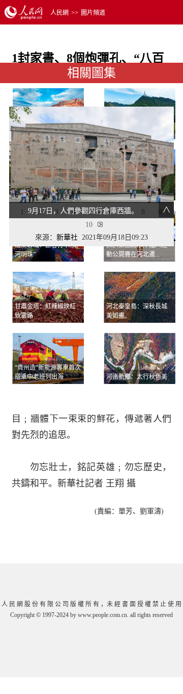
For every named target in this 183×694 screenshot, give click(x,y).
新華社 (67, 237)
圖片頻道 (93, 12)
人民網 (59, 12)
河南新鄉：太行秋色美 (136, 376)
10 (89, 224)
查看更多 (146, 396)
